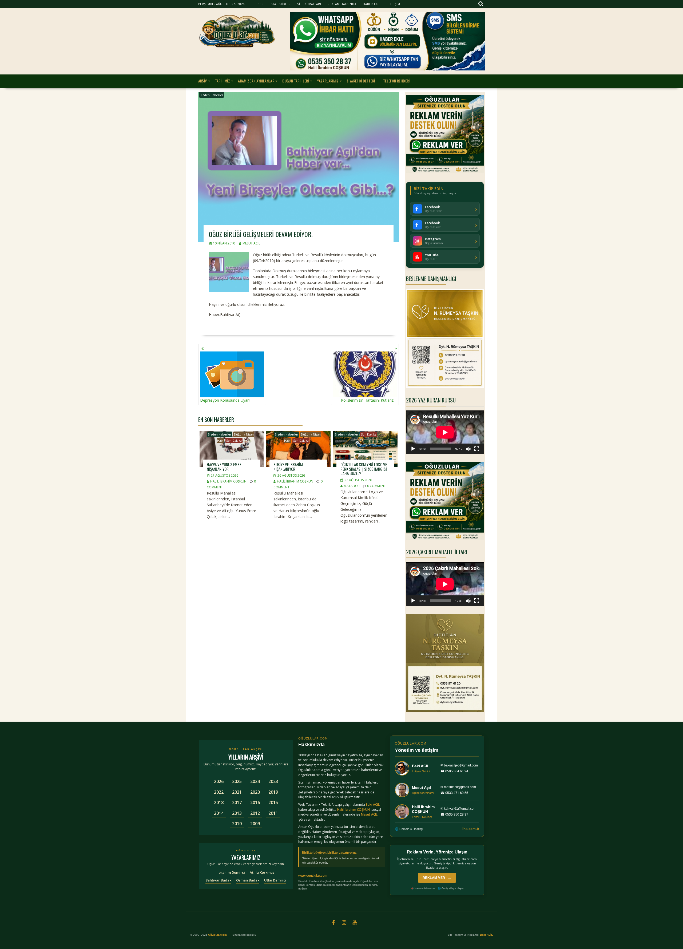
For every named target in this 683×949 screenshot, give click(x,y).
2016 (255, 802)
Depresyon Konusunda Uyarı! (225, 400)
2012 (255, 813)
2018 (219, 802)
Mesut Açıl (251, 243)
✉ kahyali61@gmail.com (458, 808)
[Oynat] (413, 449)
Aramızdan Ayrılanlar (256, 81)
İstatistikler (280, 4)
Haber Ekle (372, 4)
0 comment (376, 486)
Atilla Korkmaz (262, 872)
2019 (273, 792)
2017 (237, 802)
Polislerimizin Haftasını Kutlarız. (367, 400)
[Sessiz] (468, 449)
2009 (255, 824)
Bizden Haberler (211, 95)
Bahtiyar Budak (218, 880)
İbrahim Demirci (231, 872)
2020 (255, 792)
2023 (273, 781)
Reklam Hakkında (342, 4)
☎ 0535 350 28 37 (454, 814)
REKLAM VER (437, 878)
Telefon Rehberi (396, 81)
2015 (273, 802)
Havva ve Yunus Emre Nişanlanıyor (224, 466)
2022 (219, 792)
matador (352, 486)
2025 (237, 781)
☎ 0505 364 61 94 (454, 771)
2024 (255, 781)
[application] (445, 432)
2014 (219, 813)
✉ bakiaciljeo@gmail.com (459, 765)
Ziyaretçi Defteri (361, 81)
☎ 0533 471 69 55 (454, 793)
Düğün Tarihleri (295, 81)
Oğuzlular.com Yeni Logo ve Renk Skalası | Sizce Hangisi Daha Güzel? (363, 468)
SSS (260, 4)
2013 (237, 813)
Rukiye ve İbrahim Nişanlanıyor (288, 466)
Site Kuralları (309, 4)
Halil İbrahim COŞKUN (228, 481)
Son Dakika (234, 440)
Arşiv (202, 81)
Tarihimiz (222, 81)
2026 (219, 781)
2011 (273, 813)
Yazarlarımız (328, 81)
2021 (237, 792)
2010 (237, 824)
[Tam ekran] (476, 449)
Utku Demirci (275, 880)
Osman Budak (247, 880)
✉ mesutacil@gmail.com (458, 787)
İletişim (394, 4)
